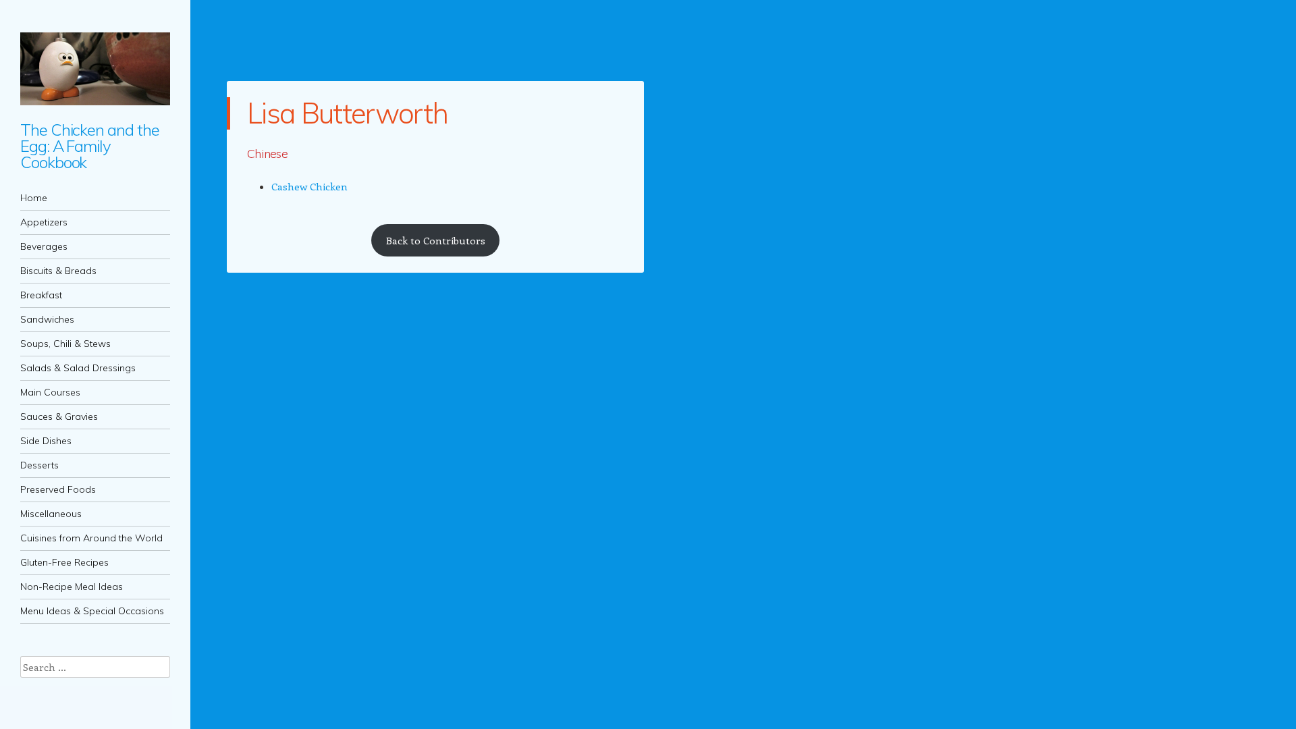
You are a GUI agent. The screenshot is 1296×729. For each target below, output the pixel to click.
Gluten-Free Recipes (64, 562)
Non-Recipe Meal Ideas (71, 586)
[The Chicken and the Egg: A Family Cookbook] (95, 68)
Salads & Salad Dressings (78, 368)
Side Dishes (46, 441)
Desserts (39, 465)
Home (33, 198)
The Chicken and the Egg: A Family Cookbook (89, 145)
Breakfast (41, 295)
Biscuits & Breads (58, 271)
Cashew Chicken (309, 186)
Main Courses (50, 392)
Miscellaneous (51, 514)
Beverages (44, 246)
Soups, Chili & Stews (65, 344)
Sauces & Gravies (59, 416)
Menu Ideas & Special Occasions (92, 611)
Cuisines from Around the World (91, 538)
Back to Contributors (435, 240)
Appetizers (44, 222)
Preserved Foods (58, 489)
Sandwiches (47, 319)
